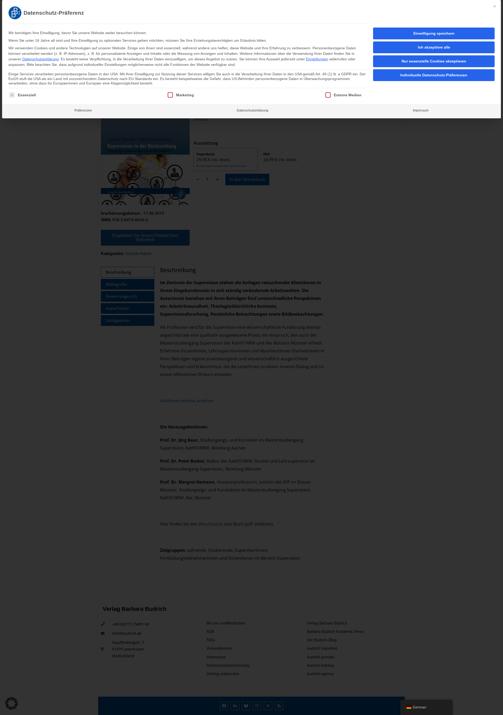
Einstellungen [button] (317, 59)
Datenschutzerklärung (40, 59)
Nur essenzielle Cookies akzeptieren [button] (434, 61)
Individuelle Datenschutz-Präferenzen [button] (433, 75)
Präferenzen (83, 110)
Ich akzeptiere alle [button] (434, 47)
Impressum (421, 110)
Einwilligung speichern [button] (434, 33)
